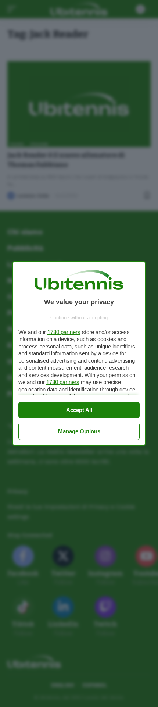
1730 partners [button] (63, 332)
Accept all (79, 410)
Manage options (79, 431)
